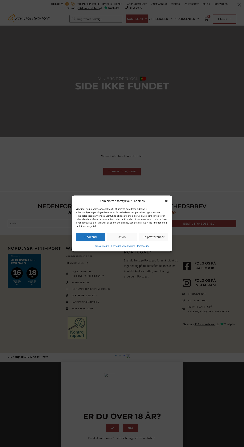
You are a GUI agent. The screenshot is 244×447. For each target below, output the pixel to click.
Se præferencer (154, 237)
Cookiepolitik (102, 246)
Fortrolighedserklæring (123, 246)
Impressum (143, 246)
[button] (166, 201)
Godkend (90, 237)
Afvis (122, 237)
